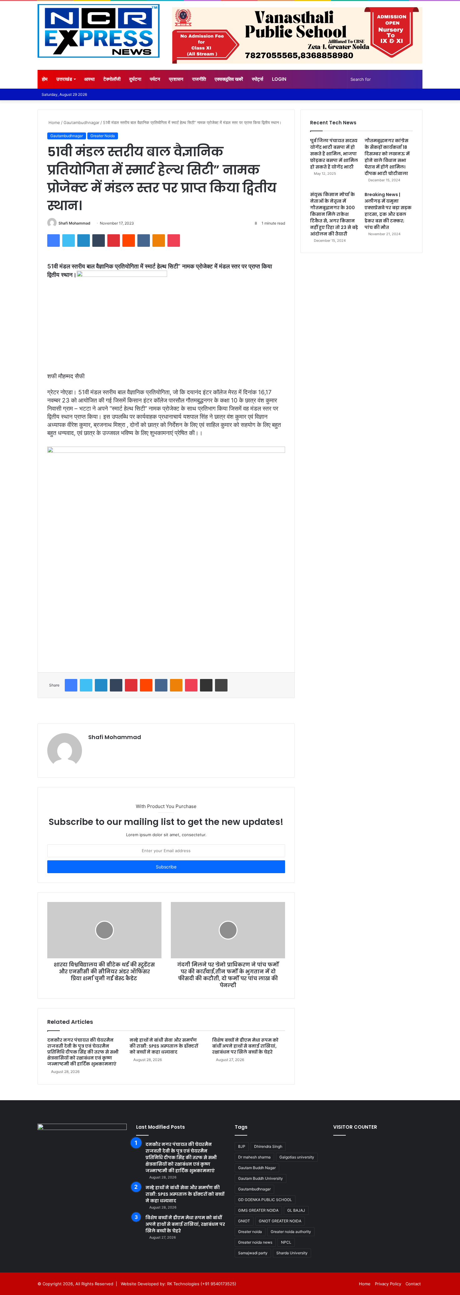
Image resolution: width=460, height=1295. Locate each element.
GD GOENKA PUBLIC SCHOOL (265, 1199)
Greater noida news (255, 1242)
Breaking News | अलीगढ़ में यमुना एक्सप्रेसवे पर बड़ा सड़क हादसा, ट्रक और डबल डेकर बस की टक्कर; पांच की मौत (388, 211)
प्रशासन (176, 79)
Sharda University (292, 1253)
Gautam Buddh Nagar (257, 1167)
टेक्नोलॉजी (111, 79)
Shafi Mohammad (74, 223)
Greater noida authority (291, 1231)
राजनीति (199, 79)
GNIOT (244, 1221)
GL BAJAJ (296, 1210)
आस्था (89, 79)
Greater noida (250, 1231)
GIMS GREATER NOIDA (258, 1210)
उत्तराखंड (64, 79)
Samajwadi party (253, 1253)
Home (53, 122)
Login (279, 79)
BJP (241, 1146)
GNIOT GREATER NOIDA (280, 1221)
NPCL (286, 1242)
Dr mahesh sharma (254, 1157)
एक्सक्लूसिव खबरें (229, 79)
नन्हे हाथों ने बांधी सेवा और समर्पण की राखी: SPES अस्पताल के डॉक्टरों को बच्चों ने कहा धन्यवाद (164, 1046)
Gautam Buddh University (260, 1178)
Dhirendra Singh (268, 1146)
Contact (413, 1283)
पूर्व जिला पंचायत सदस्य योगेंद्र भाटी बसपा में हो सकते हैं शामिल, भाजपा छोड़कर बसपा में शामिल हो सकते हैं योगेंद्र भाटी (334, 153)
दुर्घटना (135, 79)
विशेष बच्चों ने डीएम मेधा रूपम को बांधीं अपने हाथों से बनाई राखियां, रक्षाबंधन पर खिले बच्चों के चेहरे (245, 1046)
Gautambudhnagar (82, 122)
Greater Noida (102, 135)
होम (45, 79)
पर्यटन (155, 79)
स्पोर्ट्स (257, 79)
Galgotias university (296, 1157)
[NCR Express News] (99, 31)
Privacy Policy (388, 1283)
